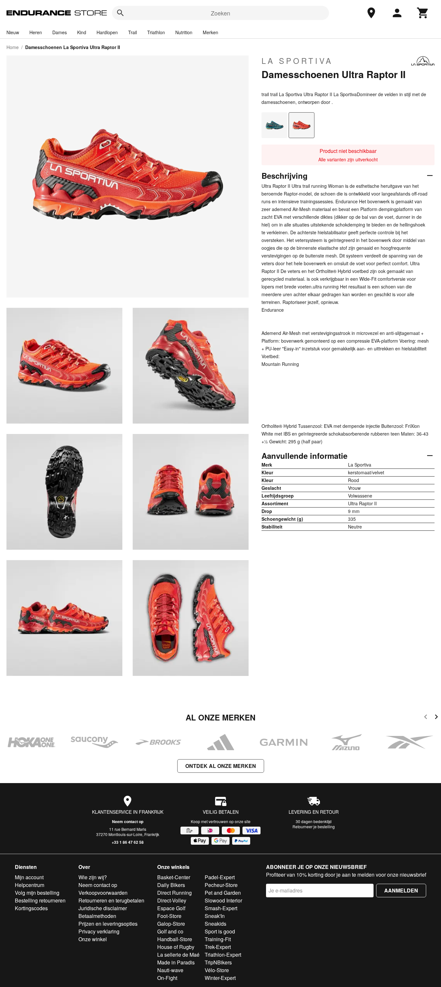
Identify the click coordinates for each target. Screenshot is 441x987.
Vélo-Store (217, 970)
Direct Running (174, 892)
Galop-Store (171, 923)
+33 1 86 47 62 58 (128, 842)
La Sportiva (297, 60)
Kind (81, 32)
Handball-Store (174, 939)
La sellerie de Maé (178, 954)
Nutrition (183, 32)
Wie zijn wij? (92, 877)
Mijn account (29, 877)
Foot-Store (169, 916)
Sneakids (215, 923)
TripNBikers (218, 962)
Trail (132, 32)
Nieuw (12, 32)
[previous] (425, 717)
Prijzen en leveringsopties (108, 923)
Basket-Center (173, 877)
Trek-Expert (218, 947)
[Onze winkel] (371, 12)
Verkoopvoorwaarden (103, 892)
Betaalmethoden (97, 916)
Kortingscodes (31, 908)
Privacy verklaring (98, 931)
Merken (210, 32)
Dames (59, 32)
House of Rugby (175, 947)
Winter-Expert (220, 978)
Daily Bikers (171, 885)
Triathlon (156, 32)
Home (12, 47)
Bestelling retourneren (40, 900)
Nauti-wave (170, 970)
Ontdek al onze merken (220, 766)
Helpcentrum (29, 885)
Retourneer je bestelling (313, 826)
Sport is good (220, 931)
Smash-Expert (221, 908)
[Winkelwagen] (422, 12)
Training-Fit (218, 939)
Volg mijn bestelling (37, 892)
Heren (35, 32)
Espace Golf (171, 908)
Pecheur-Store (221, 885)
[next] (436, 717)
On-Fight (167, 978)
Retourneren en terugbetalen (111, 900)
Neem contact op (127, 821)
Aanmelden (401, 890)
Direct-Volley (171, 900)
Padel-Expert (220, 877)
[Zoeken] (120, 13)
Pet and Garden (223, 892)
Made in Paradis (176, 962)
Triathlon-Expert (223, 954)
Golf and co (170, 931)
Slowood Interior (223, 900)
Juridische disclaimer (102, 908)
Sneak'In (215, 916)
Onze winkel (92, 939)
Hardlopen (107, 32)
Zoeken (220, 13)
